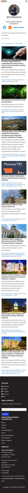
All (3, 43)
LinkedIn (5, 391)
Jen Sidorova (13, 80)
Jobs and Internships (7, 435)
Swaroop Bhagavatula (7, 184)
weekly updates (8, 404)
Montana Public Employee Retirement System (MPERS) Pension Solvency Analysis (12, 241)
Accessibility (5, 473)
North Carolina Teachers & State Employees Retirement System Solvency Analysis (13, 277)
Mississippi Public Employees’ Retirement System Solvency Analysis (13, 316)
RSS (4, 396)
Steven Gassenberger (7, 186)
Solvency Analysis (6, 183)
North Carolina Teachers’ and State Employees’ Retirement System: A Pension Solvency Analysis (12, 355)
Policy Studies (19, 43)
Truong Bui (13, 109)
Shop (2, 443)
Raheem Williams (16, 370)
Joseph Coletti (5, 373)
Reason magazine (6, 440)
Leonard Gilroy (18, 183)
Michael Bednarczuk (17, 219)
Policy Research (6, 438)
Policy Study (5, 219)
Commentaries (9, 43)
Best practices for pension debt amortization (13, 101)
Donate (3, 427)
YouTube (6, 394)
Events (3, 433)
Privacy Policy (5, 470)
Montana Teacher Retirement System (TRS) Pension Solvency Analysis (13, 178)
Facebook (6, 386)
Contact (3, 425)
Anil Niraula (9, 156)
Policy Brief (4, 80)
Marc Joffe (19, 156)
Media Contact (19, 27)
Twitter (5, 389)
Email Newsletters (6, 430)
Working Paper (5, 154)
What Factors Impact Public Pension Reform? (12, 206)
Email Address (7, 406)
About (3, 422)
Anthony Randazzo (9, 111)
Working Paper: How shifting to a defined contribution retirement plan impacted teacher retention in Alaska (13, 134)
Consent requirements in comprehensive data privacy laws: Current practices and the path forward (13, 64)
